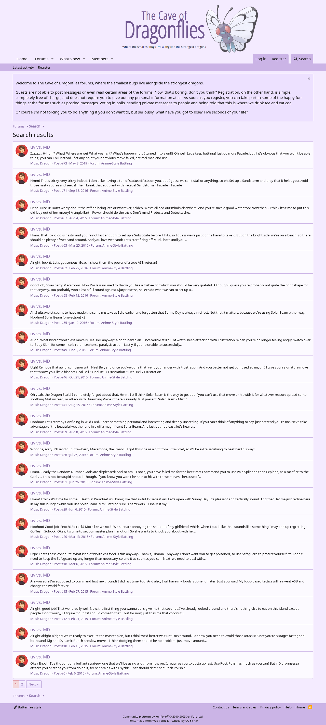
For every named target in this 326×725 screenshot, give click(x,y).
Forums (41, 58)
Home (22, 58)
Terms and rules (244, 707)
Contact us (221, 707)
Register (44, 67)
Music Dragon (40, 163)
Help (288, 707)
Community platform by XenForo (163, 716)
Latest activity (23, 67)
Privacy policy (270, 707)
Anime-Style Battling (116, 163)
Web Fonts (159, 720)
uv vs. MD (40, 147)
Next (32, 684)
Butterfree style (29, 707)
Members (99, 58)
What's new (70, 58)
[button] (52, 58)
